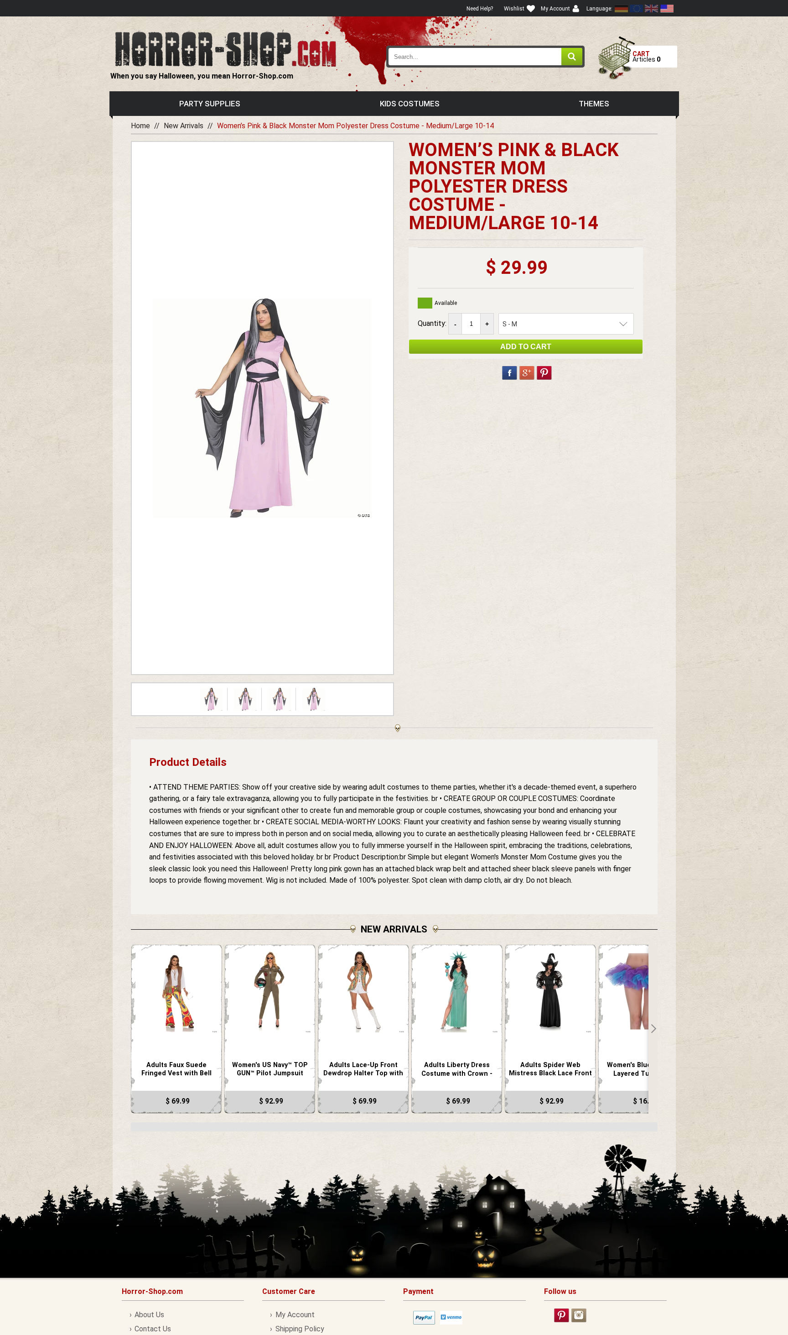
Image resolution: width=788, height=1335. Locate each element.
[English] (636, 8)
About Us (149, 1314)
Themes (594, 103)
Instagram (578, 1315)
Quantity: (433, 323)
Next (653, 1028)
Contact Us (153, 1329)
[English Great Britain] (651, 8)
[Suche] (571, 56)
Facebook (509, 373)
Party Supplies (209, 103)
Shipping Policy (299, 1329)
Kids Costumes (410, 103)
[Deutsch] (621, 8)
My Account (294, 1314)
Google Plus (526, 373)
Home (140, 125)
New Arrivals (183, 125)
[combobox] (486, 56)
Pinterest (544, 373)
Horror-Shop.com (225, 48)
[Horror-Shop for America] (667, 8)
